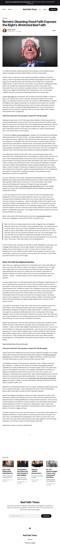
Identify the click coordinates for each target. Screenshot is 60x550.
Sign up (30, 539)
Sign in (45, 9)
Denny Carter (11, 29)
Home (4, 9)
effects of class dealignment (20, 135)
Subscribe (53, 9)
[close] (58, 2)
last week (11, 96)
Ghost (33, 543)
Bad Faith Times (30, 9)
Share (54, 30)
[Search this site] (40, 9)
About (9, 9)
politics (4, 18)
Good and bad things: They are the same (15, 344)
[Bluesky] (30, 528)
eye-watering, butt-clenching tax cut (32, 186)
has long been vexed (43, 216)
